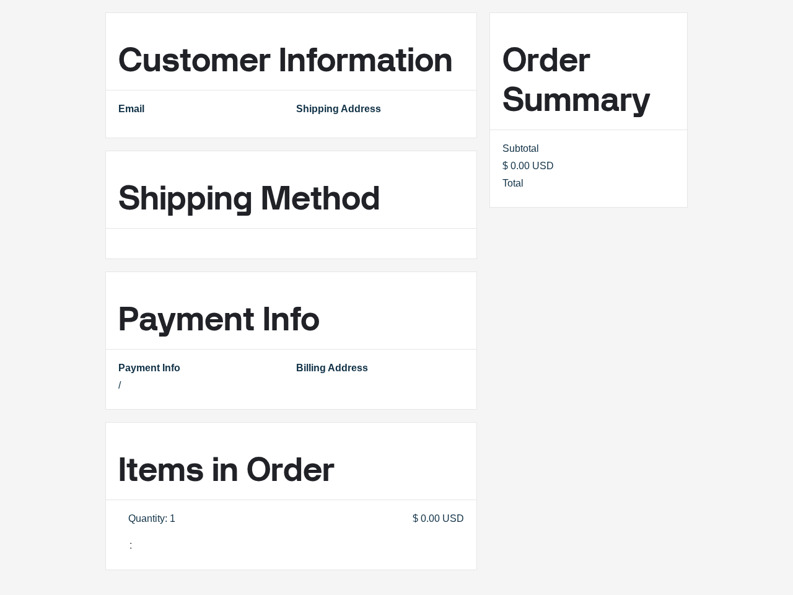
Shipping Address (338, 109)
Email (131, 109)
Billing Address (332, 368)
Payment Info (149, 368)
